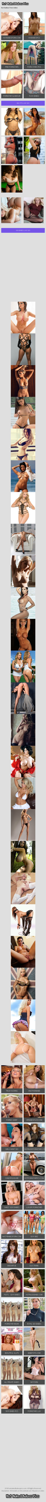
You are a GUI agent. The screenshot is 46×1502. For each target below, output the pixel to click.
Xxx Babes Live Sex (23, 230)
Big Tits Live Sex (23, 103)
